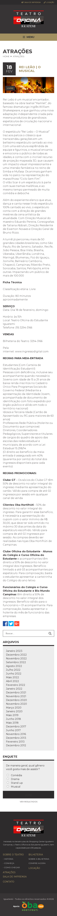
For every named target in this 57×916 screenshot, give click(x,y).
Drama (15, 779)
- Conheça (8, 863)
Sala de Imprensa (32, 2)
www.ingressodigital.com (32, 351)
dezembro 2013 (16, 737)
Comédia (16, 775)
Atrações (9, 872)
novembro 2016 (16, 734)
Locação (50, 2)
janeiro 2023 (14, 650)
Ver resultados (28, 801)
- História (8, 859)
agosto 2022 (14, 666)
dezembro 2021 (16, 692)
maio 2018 (12, 722)
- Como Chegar (11, 867)
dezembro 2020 (16, 700)
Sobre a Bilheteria (38, 859)
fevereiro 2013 (15, 741)
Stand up (17, 782)
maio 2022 (12, 677)
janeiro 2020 (14, 711)
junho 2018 (13, 718)
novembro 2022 (16, 658)
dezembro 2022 (16, 654)
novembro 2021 (16, 696)
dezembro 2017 (16, 726)
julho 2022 (13, 669)
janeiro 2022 (14, 688)
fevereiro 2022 (15, 684)
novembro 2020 (16, 703)
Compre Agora (37, 863)
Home (6, 56)
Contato (8, 881)
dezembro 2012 (16, 745)
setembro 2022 (16, 662)
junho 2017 (13, 730)
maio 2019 (12, 715)
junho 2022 (13, 673)
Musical (15, 786)
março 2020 (13, 707)
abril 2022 (12, 681)
